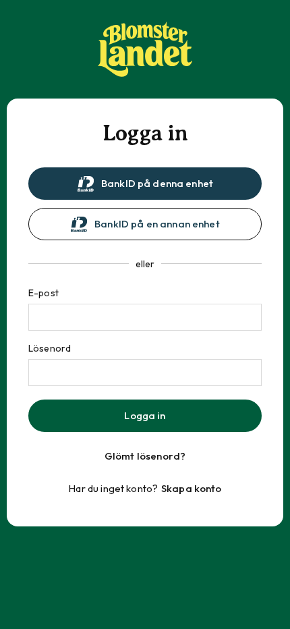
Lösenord (49, 348)
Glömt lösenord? (145, 455)
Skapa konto (191, 488)
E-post (43, 293)
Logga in (144, 415)
